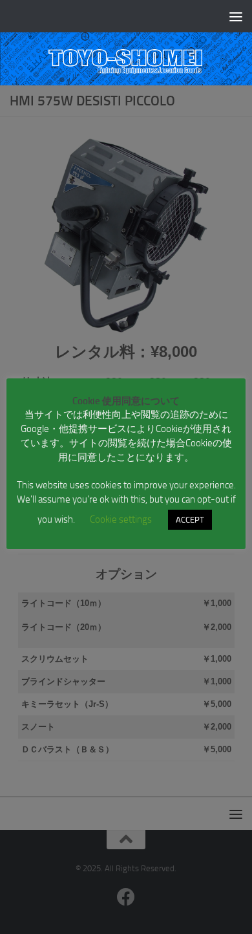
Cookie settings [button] (121, 519)
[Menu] (236, 16)
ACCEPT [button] (190, 520)
